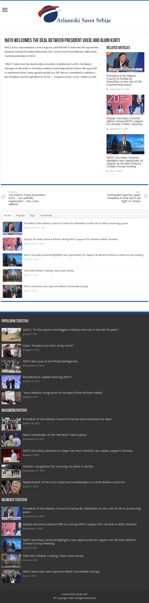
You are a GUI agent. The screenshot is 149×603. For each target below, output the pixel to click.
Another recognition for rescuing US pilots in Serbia (58, 466)
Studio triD (81, 594)
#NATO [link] (10, 64)
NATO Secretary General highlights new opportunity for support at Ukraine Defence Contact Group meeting (125, 162)
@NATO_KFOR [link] (42, 76)
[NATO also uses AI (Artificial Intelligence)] (11, 366)
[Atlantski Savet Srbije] (74, 14)
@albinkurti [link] (65, 64)
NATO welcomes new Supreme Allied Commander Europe (56, 286)
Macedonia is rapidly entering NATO (47, 377)
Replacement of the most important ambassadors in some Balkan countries (74, 482)
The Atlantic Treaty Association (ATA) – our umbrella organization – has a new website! (27, 198)
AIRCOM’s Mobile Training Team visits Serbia (49, 270)
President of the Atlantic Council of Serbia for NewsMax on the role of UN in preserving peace (124, 80)
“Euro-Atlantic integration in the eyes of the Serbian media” (63, 393)
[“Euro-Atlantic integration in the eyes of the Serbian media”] (11, 397)
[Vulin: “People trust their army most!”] (11, 350)
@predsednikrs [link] (47, 64)
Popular (20, 215)
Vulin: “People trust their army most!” (48, 345)
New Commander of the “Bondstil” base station (55, 435)
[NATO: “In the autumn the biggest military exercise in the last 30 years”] (11, 334)
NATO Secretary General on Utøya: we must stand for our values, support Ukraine (78, 450)
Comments (46, 215)
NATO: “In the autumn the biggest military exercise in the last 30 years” (71, 329)
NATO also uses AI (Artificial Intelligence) (50, 361)
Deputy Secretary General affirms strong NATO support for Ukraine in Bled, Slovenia (125, 121)
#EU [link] (77, 64)
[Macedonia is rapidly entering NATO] (11, 381)
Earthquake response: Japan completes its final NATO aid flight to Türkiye (123, 197)
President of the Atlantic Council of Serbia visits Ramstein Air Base (67, 419)
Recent (7, 215)
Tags (32, 215)
